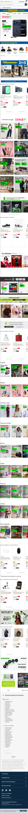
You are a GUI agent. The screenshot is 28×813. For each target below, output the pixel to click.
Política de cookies (5, 795)
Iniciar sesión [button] (9, 326)
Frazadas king (8, 733)
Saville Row (7, 702)
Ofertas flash (9, 13)
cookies (14, 811)
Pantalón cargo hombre (10, 710)
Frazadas (7, 746)
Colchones (7, 754)
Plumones (7, 730)
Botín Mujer (7, 741)
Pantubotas (7, 744)
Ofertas (19, 13)
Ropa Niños (7, 706)
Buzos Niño (7, 704)
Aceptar (23, 810)
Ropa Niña (7, 708)
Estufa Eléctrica (8, 715)
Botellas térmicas (8, 735)
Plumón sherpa (8, 734)
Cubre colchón (8, 729)
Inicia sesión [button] (21, 1)
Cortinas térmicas (9, 737)
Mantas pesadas (8, 727)
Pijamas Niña (8, 705)
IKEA (6, 716)
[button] (14, 4)
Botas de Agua (8, 742)
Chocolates (7, 717)
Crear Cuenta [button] (19, 326)
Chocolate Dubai (8, 719)
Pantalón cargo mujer (9, 709)
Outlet (14, 13)
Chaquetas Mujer (8, 701)
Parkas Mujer (8, 738)
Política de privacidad (6, 797)
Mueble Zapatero (8, 752)
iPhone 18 (7, 721)
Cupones (4, 13)
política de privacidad (7, 811)
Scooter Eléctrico (8, 712)
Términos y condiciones (6, 793)
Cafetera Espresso (9, 720)
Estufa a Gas (7, 745)
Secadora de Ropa (8, 713)
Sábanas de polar (8, 731)
